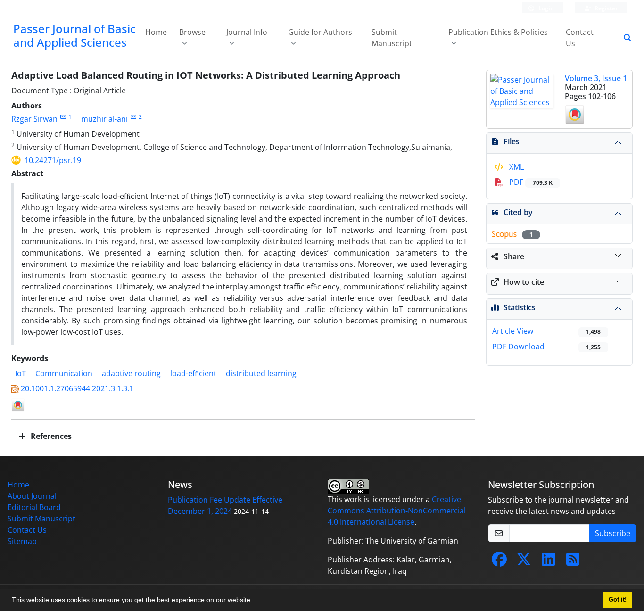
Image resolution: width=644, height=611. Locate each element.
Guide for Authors (320, 32)
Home (156, 32)
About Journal (32, 496)
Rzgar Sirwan (34, 119)
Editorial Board (34, 507)
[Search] (623, 38)
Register (605, 8)
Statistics (520, 307)
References (50, 436)
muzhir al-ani (104, 119)
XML (515, 167)
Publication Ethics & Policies (498, 32)
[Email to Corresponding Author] (62, 117)
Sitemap (22, 541)
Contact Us (580, 38)
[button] (255, 601)
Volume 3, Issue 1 (596, 78)
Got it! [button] (618, 599)
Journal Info (246, 32)
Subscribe (612, 533)
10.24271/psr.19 (53, 160)
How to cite (524, 282)
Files (512, 141)
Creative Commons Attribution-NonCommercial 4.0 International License (397, 510)
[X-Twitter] (523, 562)
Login (545, 8)
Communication (63, 373)
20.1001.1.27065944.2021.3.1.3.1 (77, 388)
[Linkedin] (548, 562)
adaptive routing (131, 373)
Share (514, 256)
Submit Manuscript (392, 38)
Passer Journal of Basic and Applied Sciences (74, 35)
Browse (192, 32)
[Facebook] (499, 562)
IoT (20, 373)
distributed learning (261, 373)
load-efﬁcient (193, 373)
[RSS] (572, 562)
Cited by (518, 212)
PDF (530, 182)
